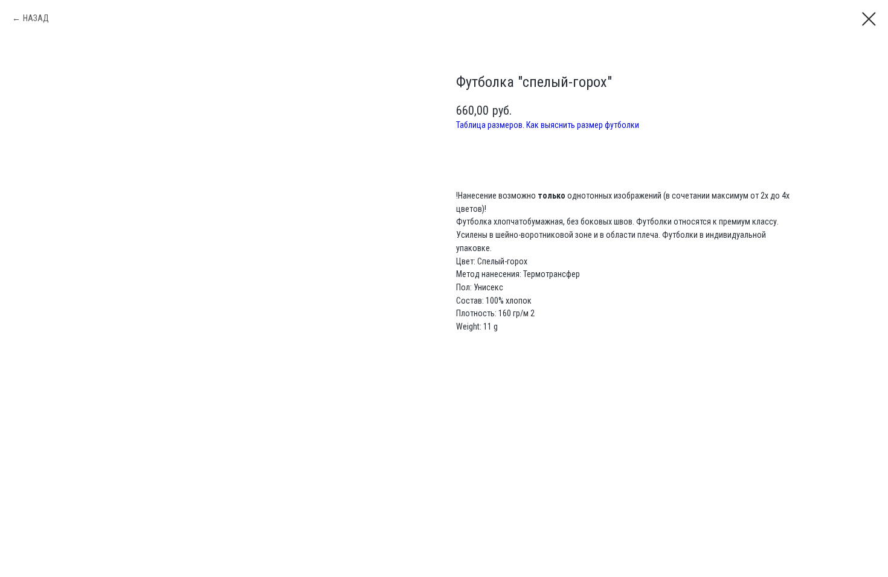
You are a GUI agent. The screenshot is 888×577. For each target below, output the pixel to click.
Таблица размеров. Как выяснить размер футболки (547, 125)
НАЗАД (36, 18)
